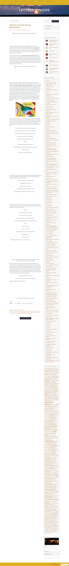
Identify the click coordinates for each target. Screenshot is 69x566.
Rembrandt (49, 506)
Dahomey (56, 414)
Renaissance (53, 506)
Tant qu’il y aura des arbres (50, 86)
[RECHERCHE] (58, 1)
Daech (53, 414)
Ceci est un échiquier (49, 233)
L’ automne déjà (48, 178)
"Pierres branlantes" (48, 368)
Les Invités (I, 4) (48, 322)
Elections (51, 424)
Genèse (52, 436)
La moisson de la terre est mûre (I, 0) (51, 329)
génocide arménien (48, 445)
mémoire (55, 485)
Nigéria (54, 487)
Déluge (46, 420)
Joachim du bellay (53, 458)
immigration (54, 451)
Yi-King (48, 532)
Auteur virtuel (55, 388)
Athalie (47, 387)
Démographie (49, 420)
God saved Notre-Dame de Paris (51, 130)
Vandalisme (49, 527)
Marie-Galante (50, 475)
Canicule (47, 92)
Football (46, 433)
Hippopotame (50, 450)
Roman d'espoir (48, 509)
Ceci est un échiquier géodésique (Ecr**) (52, 228)
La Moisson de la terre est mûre (51, 250)
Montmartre (29, 312)
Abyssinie (47, 374)
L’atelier (20, 3)
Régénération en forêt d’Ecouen (51, 104)
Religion (46, 506)
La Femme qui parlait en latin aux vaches (52, 133)
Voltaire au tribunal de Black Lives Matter (52, 360)
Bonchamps (46, 397)
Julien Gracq (47, 461)
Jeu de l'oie (52, 457)
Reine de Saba (53, 504)
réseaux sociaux (48, 511)
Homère (56, 450)
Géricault (55, 447)
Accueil (11, 1)
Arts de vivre (48, 224)
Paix (54, 493)
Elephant (55, 424)
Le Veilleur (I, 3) (48, 324)
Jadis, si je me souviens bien (50, 332)
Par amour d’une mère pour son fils (51, 194)
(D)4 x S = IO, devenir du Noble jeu (51, 235)
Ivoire (53, 455)
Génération (52, 447)
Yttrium (25, 3)
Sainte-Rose (53, 514)
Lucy (46, 473)
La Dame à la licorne (49, 1)
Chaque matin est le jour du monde (51, 212)
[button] (58, 541)
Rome (52, 509)
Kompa (47, 462)
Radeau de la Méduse (52, 503)
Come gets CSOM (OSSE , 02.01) (51, 144)
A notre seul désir (53, 383)
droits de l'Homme (55, 418)
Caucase (53, 398)
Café (52, 397)
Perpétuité (47, 128)
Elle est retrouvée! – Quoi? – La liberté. (52, 311)
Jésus (51, 461)
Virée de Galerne (52, 530)
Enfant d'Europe (47, 427)
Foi (56, 431)
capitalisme (46, 398)
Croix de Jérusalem (47, 414)
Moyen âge (47, 485)
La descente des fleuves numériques (51, 242)
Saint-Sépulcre (55, 513)
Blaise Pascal (51, 396)
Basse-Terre (51, 391)
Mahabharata (55, 473)
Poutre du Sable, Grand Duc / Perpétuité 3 (52, 119)
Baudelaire (56, 391)
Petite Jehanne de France (34, 312)
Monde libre (47, 481)
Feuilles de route (40, 1)
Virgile (49, 530)
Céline (51, 414)
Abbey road (53, 371)
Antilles (57, 383)
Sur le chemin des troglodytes (50, 244)
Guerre (54, 441)
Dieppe (55, 417)
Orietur (46, 493)
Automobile (46, 390)
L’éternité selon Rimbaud (49, 263)
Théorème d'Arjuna (50, 522)
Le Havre (57, 466)
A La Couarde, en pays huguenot (51, 301)
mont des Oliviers (49, 482)
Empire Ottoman (48, 426)
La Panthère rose (54, 465)
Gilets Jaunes (55, 436)
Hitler (54, 450)
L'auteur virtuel (51, 462)
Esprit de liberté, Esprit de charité (51, 341)
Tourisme (49, 523)
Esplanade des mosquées (53, 427)
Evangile (48, 430)
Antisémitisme (47, 384)
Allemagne (47, 380)
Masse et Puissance (48, 477)
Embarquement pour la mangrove (51, 210)
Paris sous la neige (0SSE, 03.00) (51, 142)
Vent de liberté (48, 88)
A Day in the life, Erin (49, 215)
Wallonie (46, 532)
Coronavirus (56, 410)
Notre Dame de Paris (50, 489)
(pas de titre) (48, 80)
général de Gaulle (47, 447)
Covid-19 (53, 411)
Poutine (46, 499)
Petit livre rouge (55, 496)
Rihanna (49, 507)
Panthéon (47, 495)
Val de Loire (54, 526)
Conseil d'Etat (52, 410)
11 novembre (56, 368)
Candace (57, 397)
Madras (52, 473)
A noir (49, 383)
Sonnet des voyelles (51, 518)
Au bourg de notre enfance (50, 100)
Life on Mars (32, 3)
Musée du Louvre (52, 485)
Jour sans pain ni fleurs (49, 107)
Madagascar (49, 473)
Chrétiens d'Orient (50, 406)
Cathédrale (50, 398)
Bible (46, 394)
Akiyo (52, 377)
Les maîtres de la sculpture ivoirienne (51, 298)
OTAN (53, 493)
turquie (49, 525)
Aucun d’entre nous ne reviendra (51, 222)
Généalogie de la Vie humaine (50, 176)
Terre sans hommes (49, 199)
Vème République (54, 531)
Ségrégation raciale (47, 521)
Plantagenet (49, 497)
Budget (48, 397)
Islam (50, 454)
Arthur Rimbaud (55, 386)
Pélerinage (53, 501)
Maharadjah (46, 474)
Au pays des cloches (49, 316)
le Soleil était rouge (49, 258)
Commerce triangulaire (51, 409)
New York (51, 487)
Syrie (55, 519)
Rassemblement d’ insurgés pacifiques (52, 190)
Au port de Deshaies (49, 205)
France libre (49, 433)
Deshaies (52, 417)
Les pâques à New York (23, 312)
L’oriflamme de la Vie (49, 197)
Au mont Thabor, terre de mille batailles (52, 310)
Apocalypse (52, 384)
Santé (46, 517)
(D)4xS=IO (52, 368)
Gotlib (49, 437)
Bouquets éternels (49, 106)
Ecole (57, 421)
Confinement (47, 410)
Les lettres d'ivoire (52, 470)
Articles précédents (25, 318)
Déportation (50, 421)
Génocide (54, 444)
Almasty (51, 380)
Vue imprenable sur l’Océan (50, 209)
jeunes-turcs (55, 457)
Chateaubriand (49, 402)
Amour (57, 380)
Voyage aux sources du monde (48, 531)
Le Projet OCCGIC (13, 3)
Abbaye (49, 371)
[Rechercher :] (49, 21)
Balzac (46, 391)
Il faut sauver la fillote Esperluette (51, 296)
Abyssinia (57, 372)
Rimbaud (52, 507)
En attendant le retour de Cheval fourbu (52, 239)
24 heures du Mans (48, 370)
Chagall (46, 399)
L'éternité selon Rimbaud (53, 65)
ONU (54, 492)
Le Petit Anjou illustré (49, 241)
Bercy (56, 392)
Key (45, 462)
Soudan (55, 518)
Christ (46, 406)
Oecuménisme (52, 492)
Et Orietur (38, 3)
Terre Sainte (55, 521)
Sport (48, 519)
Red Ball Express (49, 504)
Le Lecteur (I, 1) (48, 327)
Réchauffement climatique (48, 510)
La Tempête (51, 466)
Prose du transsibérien (18, 313)
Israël (52, 454)
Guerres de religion (52, 442)
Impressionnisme (47, 453)
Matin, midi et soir (48, 330)
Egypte (46, 424)
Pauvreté (46, 496)
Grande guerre (49, 439)
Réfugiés (53, 510)
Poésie (13, 313)
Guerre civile (47, 442)
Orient (57, 492)
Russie (54, 509)
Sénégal (52, 521)
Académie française (52, 374)
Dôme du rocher (54, 421)
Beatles (46, 392)
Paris (50, 495)
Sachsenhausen (47, 513)
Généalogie (55, 445)
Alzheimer (53, 380)
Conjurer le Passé (48, 350)
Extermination (51, 430)
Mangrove (56, 474)
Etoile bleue (48, 125)
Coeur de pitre (46, 409)
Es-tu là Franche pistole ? (50, 347)
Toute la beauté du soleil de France (51, 188)
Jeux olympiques (47, 458)
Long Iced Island (48, 123)
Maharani (50, 474)
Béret (50, 397)
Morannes (54, 484)
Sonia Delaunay (29, 313)
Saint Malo (50, 516)
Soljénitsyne (47, 518)
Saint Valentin (56, 516)
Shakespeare (51, 517)
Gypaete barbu (50, 444)
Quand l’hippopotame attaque (50, 138)
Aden (45, 377)
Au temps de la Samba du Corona (51, 321)
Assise (46, 387)
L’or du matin (48, 261)
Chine (57, 404)
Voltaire (56, 530)
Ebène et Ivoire (24, 1)
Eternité (50, 428)
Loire (56, 471)
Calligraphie (54, 397)
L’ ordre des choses (49, 348)
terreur (46, 522)
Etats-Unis (46, 428)
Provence (50, 501)
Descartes (48, 417)
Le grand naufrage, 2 (49, 313)
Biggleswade (53, 394)
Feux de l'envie (50, 431)
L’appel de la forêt (48, 253)
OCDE (49, 492)
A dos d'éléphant (48, 377)
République (56, 510)
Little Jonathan (48, 136)
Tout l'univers (53, 523)
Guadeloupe (49, 441)
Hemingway (46, 450)
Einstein (48, 424)
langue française (48, 465)
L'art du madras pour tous (53, 57)
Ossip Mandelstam (49, 493)
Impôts (50, 453)
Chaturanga (17, 1)
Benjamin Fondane (51, 392)
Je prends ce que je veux (50, 255)
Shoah (55, 517)
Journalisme (47, 459)
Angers (54, 382)
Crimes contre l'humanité (51, 413)
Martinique (56, 475)
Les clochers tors (52, 50)
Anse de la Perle (48, 204)
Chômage (50, 408)
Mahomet (53, 474)
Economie (47, 423)
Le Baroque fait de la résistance (51, 82)
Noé (55, 489)
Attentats (50, 387)
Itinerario (56, 454)
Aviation (57, 390)
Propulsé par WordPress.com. (55, 564)
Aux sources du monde (52, 390)
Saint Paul (52, 516)
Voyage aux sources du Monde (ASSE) (52, 172)
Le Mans (46, 468)
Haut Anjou (52, 448)
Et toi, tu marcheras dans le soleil (51, 196)
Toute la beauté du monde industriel (51, 179)
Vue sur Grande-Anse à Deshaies (51, 268)
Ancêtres (51, 382)
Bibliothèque (49, 394)
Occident (46, 492)
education (52, 423)
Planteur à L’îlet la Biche (49, 202)
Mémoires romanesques (49, 260)
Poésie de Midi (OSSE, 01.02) (50, 156)
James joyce (56, 455)
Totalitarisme (55, 522)
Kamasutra (54, 461)
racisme (47, 503)
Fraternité (46, 436)
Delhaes (46, 417)
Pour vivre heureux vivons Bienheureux (52, 207)
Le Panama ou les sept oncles (15, 312)
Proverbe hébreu (24, 313)
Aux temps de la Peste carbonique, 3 (51, 315)
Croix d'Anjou (56, 413)
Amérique (47, 382)
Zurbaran (50, 532)
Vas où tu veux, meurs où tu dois (51, 292)
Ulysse (54, 525)
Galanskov (49, 436)
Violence (46, 530)
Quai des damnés (32, 1)
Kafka (52, 461)
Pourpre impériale (48, 334)
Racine (56, 501)
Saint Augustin (47, 514)
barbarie (48, 391)
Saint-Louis (50, 513)
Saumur (48, 517)
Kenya (57, 461)
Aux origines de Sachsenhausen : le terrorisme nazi (54, 61)
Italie (53, 454)
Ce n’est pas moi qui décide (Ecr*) (51, 230)
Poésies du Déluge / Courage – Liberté (52, 131)
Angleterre (46, 383)
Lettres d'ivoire (34, 10)
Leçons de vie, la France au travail (51, 186)
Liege (56, 470)
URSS (51, 526)
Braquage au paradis (49, 266)
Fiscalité (54, 431)
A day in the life (55, 376)
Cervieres (56, 398)
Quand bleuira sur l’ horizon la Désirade (52, 98)
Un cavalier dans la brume (50, 342)
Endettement (55, 426)
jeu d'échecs (48, 457)
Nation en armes (55, 486)
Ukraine (51, 525)
